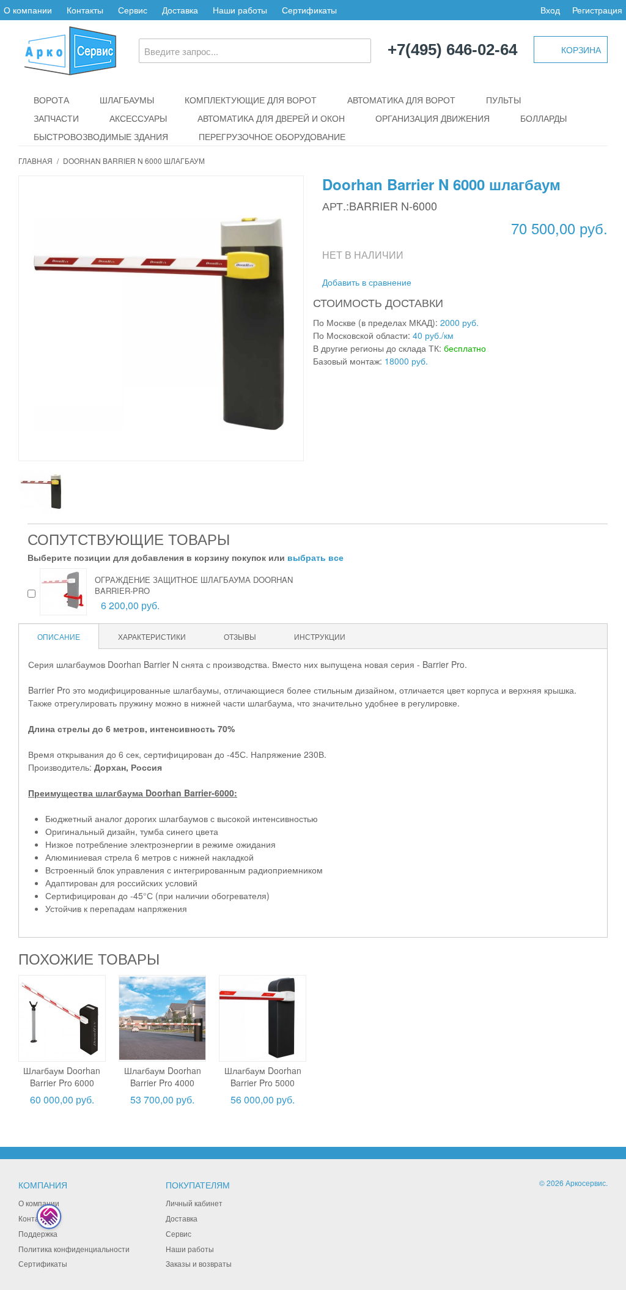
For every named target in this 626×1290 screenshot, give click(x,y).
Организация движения (432, 118)
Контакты (85, 10)
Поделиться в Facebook (462, 283)
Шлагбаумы (127, 100)
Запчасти (56, 118)
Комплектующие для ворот (251, 100)
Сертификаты (309, 10)
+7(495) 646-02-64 (452, 50)
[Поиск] (359, 51)
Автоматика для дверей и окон (271, 118)
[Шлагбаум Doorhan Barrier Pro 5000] (262, 1018)
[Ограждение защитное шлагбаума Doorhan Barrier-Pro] (63, 591)
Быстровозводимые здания (101, 136)
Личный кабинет (194, 1203)
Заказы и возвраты (199, 1263)
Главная (35, 160)
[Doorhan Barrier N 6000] (41, 490)
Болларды (543, 118)
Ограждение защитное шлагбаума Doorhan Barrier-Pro (194, 585)
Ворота (51, 100)
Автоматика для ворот (401, 100)
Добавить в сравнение (366, 282)
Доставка (180, 10)
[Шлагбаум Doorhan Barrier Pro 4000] (162, 1018)
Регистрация (597, 10)
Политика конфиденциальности (74, 1249)
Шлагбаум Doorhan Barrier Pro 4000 (162, 1076)
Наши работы (240, 10)
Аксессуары (138, 118)
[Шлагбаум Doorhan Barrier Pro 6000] (62, 1018)
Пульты (503, 100)
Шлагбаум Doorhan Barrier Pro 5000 (262, 1076)
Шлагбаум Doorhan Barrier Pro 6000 (61, 1076)
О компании (28, 10)
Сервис (132, 10)
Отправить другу (437, 283)
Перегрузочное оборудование (272, 136)
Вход (550, 10)
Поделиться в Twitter (486, 283)
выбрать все (315, 557)
